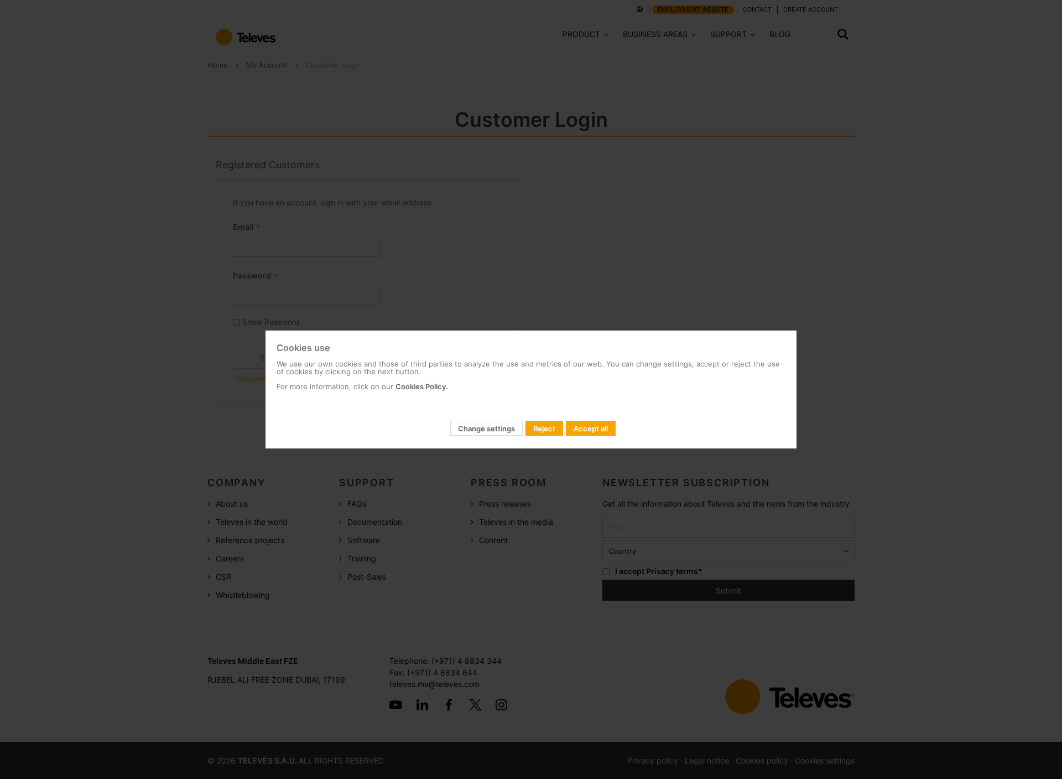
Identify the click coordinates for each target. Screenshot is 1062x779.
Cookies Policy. (421, 386)
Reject (544, 428)
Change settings (486, 428)
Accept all (591, 428)
